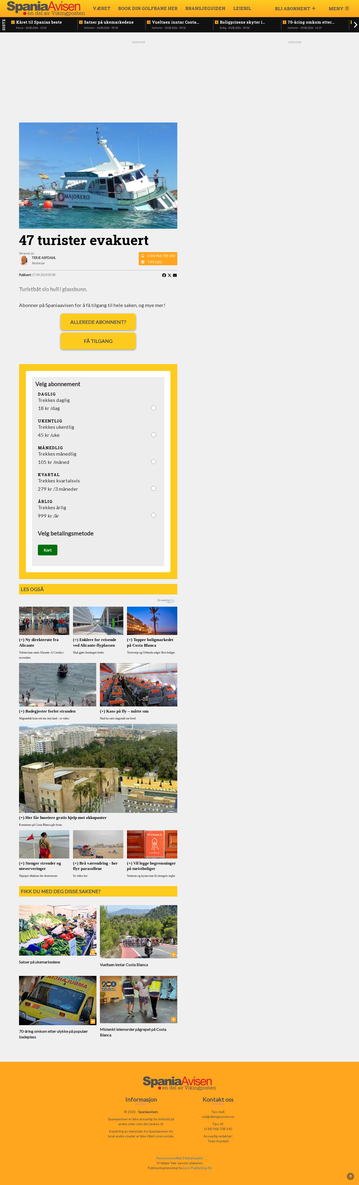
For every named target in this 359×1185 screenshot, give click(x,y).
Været (101, 8)
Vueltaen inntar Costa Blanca (174, 22)
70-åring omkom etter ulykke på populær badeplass (310, 22)
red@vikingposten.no (218, 1116)
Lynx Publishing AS (197, 1168)
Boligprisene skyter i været (241, 22)
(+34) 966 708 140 (161, 256)
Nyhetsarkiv (194, 1158)
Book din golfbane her (148, 8)
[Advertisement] (138, 81)
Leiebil (242, 8)
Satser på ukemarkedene (109, 22)
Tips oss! (155, 262)
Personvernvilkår (169, 1158)
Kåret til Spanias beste (39, 22)
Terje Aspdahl (218, 1141)
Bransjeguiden (205, 8)
